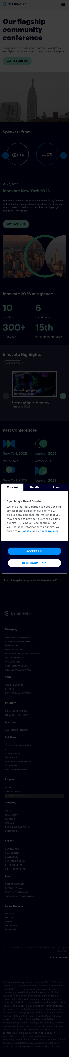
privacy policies (48, 530)
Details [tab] (34, 487)
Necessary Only (34, 562)
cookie (27, 530)
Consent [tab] (12, 487)
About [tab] (57, 487)
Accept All (34, 551)
